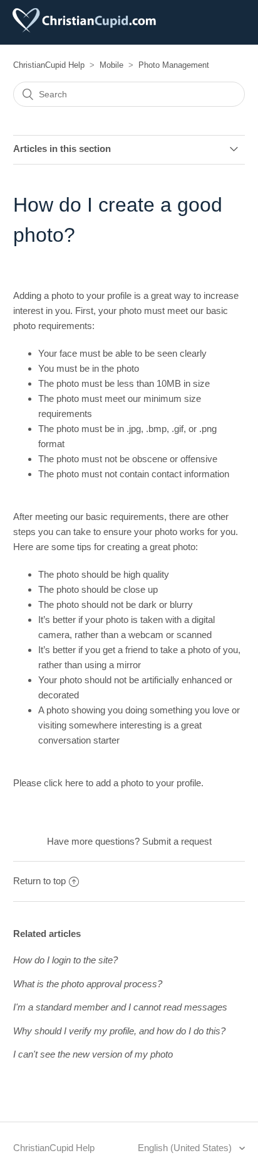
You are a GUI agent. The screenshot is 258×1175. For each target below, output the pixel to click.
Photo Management (173, 65)
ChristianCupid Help (49, 65)
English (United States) (186, 1147)
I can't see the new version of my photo (93, 1054)
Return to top (39, 880)
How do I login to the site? (65, 960)
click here (63, 782)
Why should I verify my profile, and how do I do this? (119, 1031)
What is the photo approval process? (87, 983)
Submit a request (177, 841)
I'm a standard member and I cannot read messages (120, 1007)
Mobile (111, 65)
